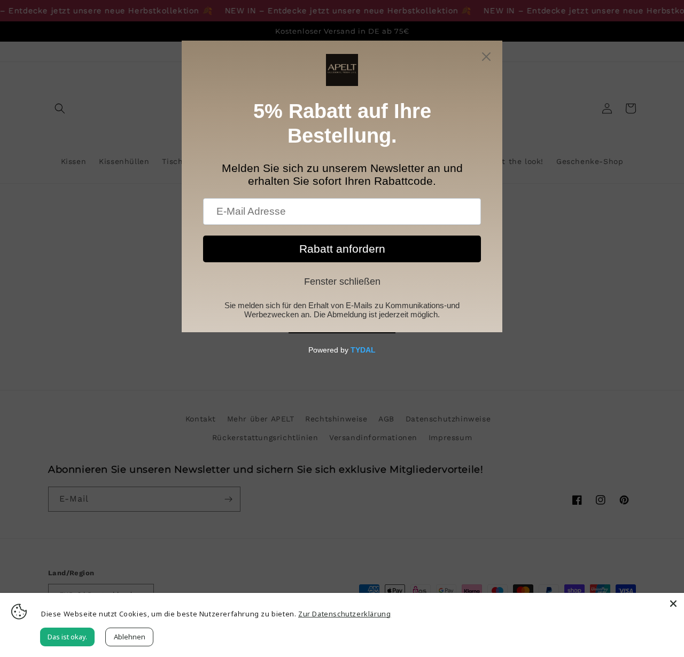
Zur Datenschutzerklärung (344, 614)
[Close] (673, 603)
